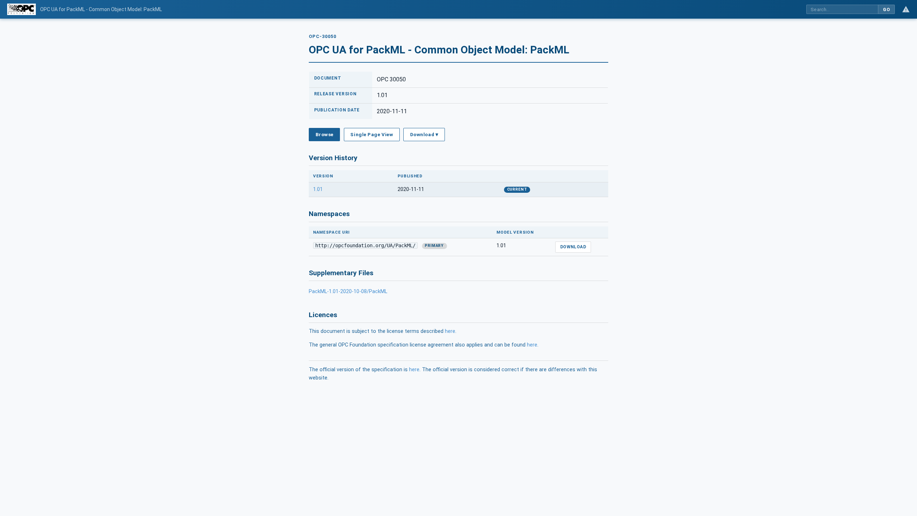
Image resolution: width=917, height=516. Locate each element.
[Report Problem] (906, 9)
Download (573, 246)
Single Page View (371, 134)
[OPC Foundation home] (21, 9)
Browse (324, 134)
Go (886, 9)
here (450, 331)
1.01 (318, 189)
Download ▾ (424, 134)
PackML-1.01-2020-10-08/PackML (348, 291)
